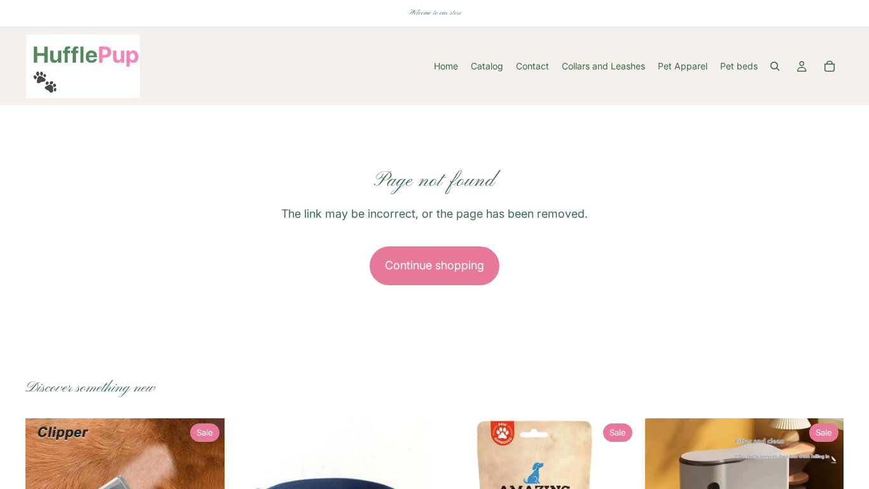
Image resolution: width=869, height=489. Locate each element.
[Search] (775, 66)
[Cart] (830, 66)
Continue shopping (434, 265)
